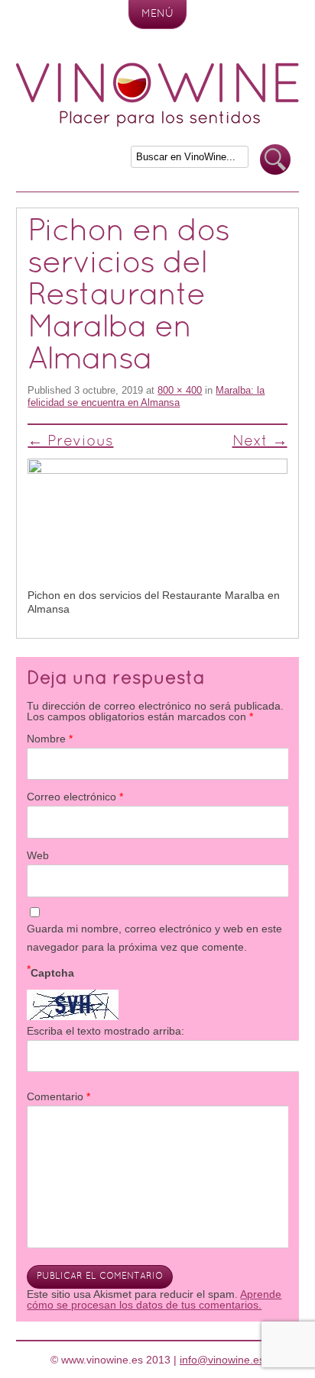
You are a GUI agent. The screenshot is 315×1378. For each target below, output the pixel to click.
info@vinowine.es (222, 1360)
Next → (259, 442)
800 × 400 (180, 390)
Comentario (58, 1096)
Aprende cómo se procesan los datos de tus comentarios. (154, 1299)
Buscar (275, 159)
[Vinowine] (157, 123)
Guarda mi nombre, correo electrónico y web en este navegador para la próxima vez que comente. (154, 937)
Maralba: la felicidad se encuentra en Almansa (146, 396)
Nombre (50, 738)
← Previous (70, 442)
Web (38, 855)
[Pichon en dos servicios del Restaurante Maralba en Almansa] (157, 523)
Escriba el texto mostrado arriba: (105, 1031)
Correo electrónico (75, 796)
